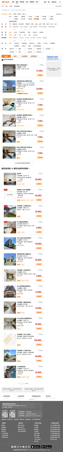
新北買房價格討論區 (55, 427)
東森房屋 (36, 429)
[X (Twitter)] (21, 447)
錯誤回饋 (4, 419)
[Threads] (29, 447)
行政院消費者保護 (36, 419)
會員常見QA (10, 419)
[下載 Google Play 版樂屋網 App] (46, 446)
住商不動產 (36, 433)
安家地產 (36, 441)
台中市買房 (5, 398)
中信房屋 (36, 431)
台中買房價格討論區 (55, 433)
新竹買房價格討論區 (55, 429)
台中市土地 (20, 400)
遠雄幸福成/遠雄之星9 (51, 398)
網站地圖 (16, 419)
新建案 (3, 425)
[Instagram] (18, 447)
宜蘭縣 (10, 6)
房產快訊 (4, 431)
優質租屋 (4, 427)
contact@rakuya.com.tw (31, 413)
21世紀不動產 (37, 439)
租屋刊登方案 (21, 427)
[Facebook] (15, 447)
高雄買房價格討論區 (55, 437)
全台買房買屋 (5, 433)
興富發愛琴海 (49, 400)
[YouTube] (23, 447)
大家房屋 (36, 427)
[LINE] (12, 447)
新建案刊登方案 (21, 429)
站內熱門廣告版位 (22, 431)
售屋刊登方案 (21, 425)
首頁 (3, 6)
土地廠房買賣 (5, 435)
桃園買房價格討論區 (55, 431)
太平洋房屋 (36, 437)
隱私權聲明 (27, 419)
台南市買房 (5, 400)
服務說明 (22, 419)
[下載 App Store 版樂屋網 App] (35, 446)
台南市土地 (20, 398)
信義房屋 (36, 425)
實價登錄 (4, 429)
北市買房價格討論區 (55, 425)
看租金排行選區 (13, 21)
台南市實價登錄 (35, 400)
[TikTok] (26, 447)
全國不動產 (36, 435)
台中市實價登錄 (35, 398)
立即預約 (40, 75)
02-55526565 (28, 411)
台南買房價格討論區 (55, 435)
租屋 (6, 6)
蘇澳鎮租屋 (17, 6)
